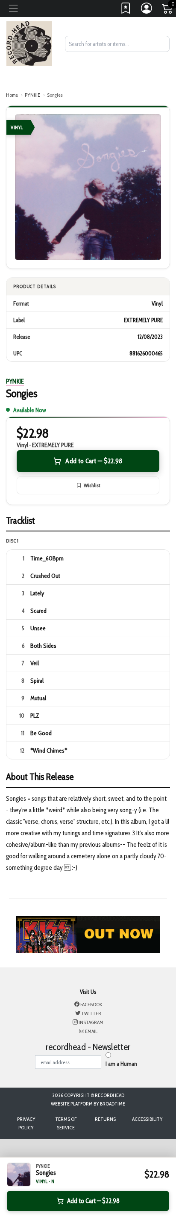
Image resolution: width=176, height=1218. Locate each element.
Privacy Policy (26, 1123)
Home (12, 95)
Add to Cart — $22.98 (93, 461)
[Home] (29, 43)
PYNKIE (32, 95)
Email (90, 1031)
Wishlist (92, 485)
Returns (105, 1119)
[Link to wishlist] (126, 10)
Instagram (90, 1022)
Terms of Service (65, 1123)
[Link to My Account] (147, 10)
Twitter (90, 1013)
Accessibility (147, 1119)
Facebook (90, 1004)
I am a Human (121, 1063)
